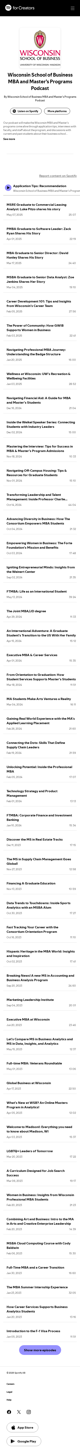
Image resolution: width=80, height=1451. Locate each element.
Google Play (26, 1441)
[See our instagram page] (28, 1412)
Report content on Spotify (58, 175)
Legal (9, 1392)
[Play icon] (8, 187)
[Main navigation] (72, 8)
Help (9, 1399)
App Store (25, 1427)
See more (9, 139)
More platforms (57, 111)
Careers (10, 1384)
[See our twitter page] (18, 1412)
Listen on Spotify (28, 111)
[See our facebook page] (9, 1412)
